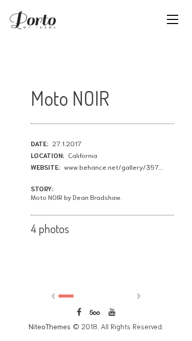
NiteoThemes (50, 326)
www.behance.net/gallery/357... (113, 167)
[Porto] (33, 19)
